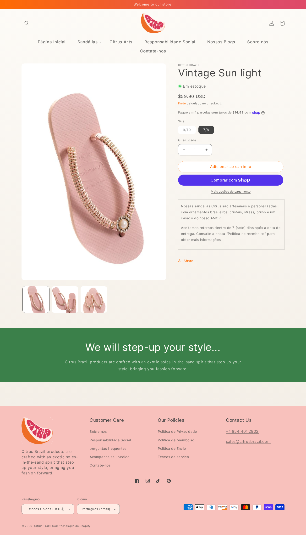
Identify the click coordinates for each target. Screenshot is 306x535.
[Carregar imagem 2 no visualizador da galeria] (65, 299)
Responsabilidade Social (110, 440)
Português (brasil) (96, 509)
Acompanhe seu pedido (110, 457)
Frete (182, 103)
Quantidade (187, 140)
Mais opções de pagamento (231, 191)
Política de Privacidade (177, 431)
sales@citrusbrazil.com (248, 441)
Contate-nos (100, 465)
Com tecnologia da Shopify (71, 526)
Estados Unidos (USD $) (46, 509)
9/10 (189, 130)
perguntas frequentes (108, 448)
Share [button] (188, 261)
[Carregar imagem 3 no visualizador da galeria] (94, 299)
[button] (27, 23)
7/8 (206, 130)
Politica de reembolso (176, 440)
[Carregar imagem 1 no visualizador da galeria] (36, 299)
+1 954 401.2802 (242, 431)
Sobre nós (98, 431)
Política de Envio (172, 448)
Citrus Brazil (43, 526)
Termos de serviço (173, 457)
